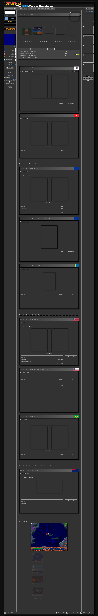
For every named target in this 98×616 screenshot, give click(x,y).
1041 (11, 51)
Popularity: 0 (71, 103)
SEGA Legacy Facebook (88, 612)
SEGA (62, 150)
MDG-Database (23, 8)
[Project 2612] (10, 67)
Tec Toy (61, 454)
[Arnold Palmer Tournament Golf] (71, 28)
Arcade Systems (40, 8)
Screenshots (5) (23, 521)
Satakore (10, 86)
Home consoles (32, 8)
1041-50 (10, 48)
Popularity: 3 (71, 500)
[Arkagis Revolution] (60, 28)
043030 (10, 56)
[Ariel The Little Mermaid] (49, 26)
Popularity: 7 (71, 356)
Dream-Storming (10, 83)
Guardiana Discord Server (74, 612)
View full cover (49, 100)
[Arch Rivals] (26, 28)
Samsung (61, 103)
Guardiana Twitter (62, 612)
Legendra (10, 84)
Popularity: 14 (71, 150)
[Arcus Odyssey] (38, 28)
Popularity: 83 (71, 206)
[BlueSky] (10, 39)
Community (52, 8)
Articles (47, 8)
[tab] (24, 49)
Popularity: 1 (71, 379)
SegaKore (10, 87)
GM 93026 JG (9, 59)
